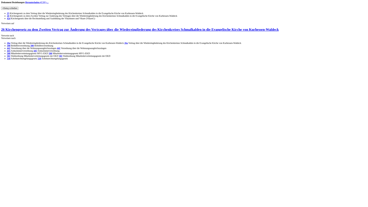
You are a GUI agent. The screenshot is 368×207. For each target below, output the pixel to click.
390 (8, 45)
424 (8, 18)
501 (8, 56)
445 (8, 51)
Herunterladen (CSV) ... (37, 2)
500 (8, 53)
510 (8, 58)
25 (8, 13)
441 (8, 48)
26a (8, 43)
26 (8, 16)
